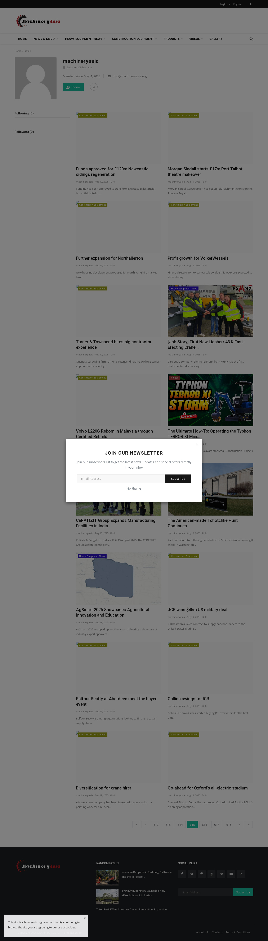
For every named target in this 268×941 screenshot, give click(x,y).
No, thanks (134, 488)
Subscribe (178, 479)
